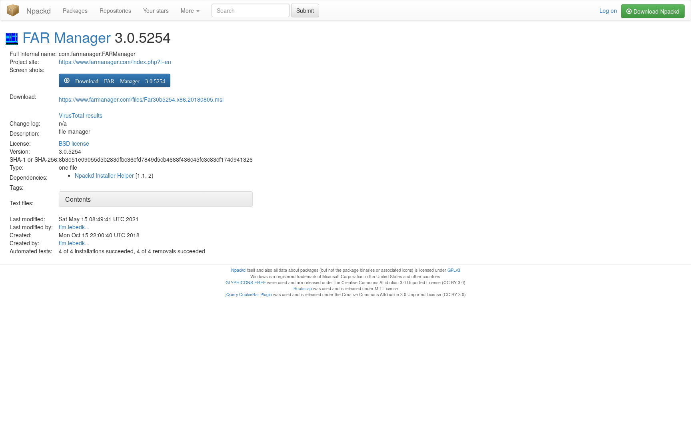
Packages (75, 10)
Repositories (115, 10)
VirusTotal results (80, 115)
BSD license (74, 143)
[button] (114, 80)
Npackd (38, 10)
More (188, 10)
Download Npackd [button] (655, 11)
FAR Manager (66, 36)
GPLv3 (453, 270)
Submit (305, 10)
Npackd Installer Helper (104, 175)
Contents (78, 199)
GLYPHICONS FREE (246, 282)
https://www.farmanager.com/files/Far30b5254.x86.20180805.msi (141, 99)
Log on (608, 10)
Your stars (156, 10)
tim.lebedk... (74, 227)
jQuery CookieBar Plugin (249, 294)
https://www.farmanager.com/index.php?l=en (115, 62)
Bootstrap (303, 288)
